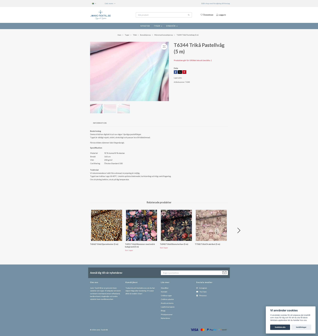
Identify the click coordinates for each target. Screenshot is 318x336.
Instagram (203, 288)
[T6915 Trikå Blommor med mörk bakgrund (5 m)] (141, 225)
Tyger (127, 35)
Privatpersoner (167, 314)
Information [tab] (100, 123)
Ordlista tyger (166, 295)
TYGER (157, 26)
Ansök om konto (167, 303)
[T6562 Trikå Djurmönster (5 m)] (106, 225)
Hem (119, 35)
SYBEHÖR (170, 26)
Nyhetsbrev (165, 318)
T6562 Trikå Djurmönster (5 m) (104, 244)
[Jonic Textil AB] (124, 15)
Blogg (163, 311)
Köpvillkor (165, 288)
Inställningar (301, 327)
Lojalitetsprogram (168, 307)
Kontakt (164, 292)
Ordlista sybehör (167, 299)
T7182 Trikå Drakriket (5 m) (207, 244)
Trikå (135, 35)
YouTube (203, 292)
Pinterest (203, 295)
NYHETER (145, 26)
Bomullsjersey (145, 35)
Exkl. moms (109, 3)
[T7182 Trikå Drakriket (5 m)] (211, 225)
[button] (238, 230)
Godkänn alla (280, 327)
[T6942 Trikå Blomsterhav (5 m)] (176, 225)
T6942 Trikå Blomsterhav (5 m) (174, 244)
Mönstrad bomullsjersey (163, 35)
